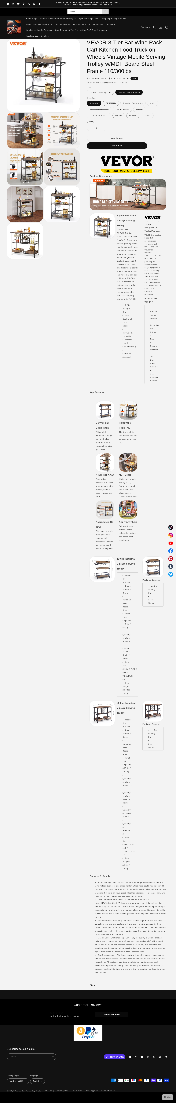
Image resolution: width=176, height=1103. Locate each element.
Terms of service (77, 1091)
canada (133, 116)
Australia (94, 103)
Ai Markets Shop (19, 1091)
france (140, 110)
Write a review (111, 1014)
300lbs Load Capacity (129, 92)
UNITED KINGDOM (100, 110)
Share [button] (93, 985)
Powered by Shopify (33, 1091)
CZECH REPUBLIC (100, 116)
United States (122, 109)
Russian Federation (134, 104)
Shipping (104, 83)
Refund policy (49, 1091)
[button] (58, 18)
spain (154, 104)
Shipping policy (92, 1091)
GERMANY (111, 103)
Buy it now (117, 146)
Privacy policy (62, 1091)
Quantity (90, 122)
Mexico (149, 116)
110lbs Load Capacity (100, 92)
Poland (118, 116)
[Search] (105, 11)
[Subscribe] (53, 1056)
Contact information (108, 1091)
